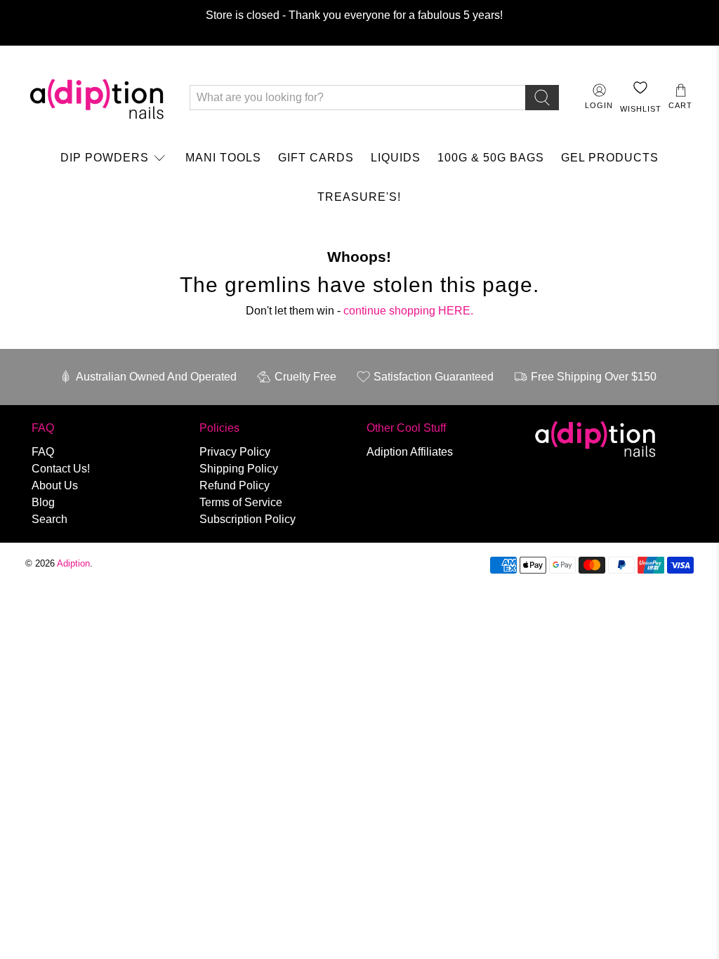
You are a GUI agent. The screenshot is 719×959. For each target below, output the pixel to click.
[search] (542, 97)
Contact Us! (61, 469)
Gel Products (610, 158)
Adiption (73, 563)
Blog (43, 502)
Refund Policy (234, 485)
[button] (680, 97)
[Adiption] (97, 97)
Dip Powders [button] (104, 158)
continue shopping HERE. (408, 311)
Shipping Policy (238, 469)
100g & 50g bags (490, 158)
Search (49, 519)
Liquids (396, 158)
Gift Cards (316, 158)
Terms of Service (240, 502)
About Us (55, 485)
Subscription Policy (247, 519)
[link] (114, 158)
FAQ (43, 452)
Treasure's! (359, 197)
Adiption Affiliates (410, 452)
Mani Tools (223, 158)
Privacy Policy (234, 452)
